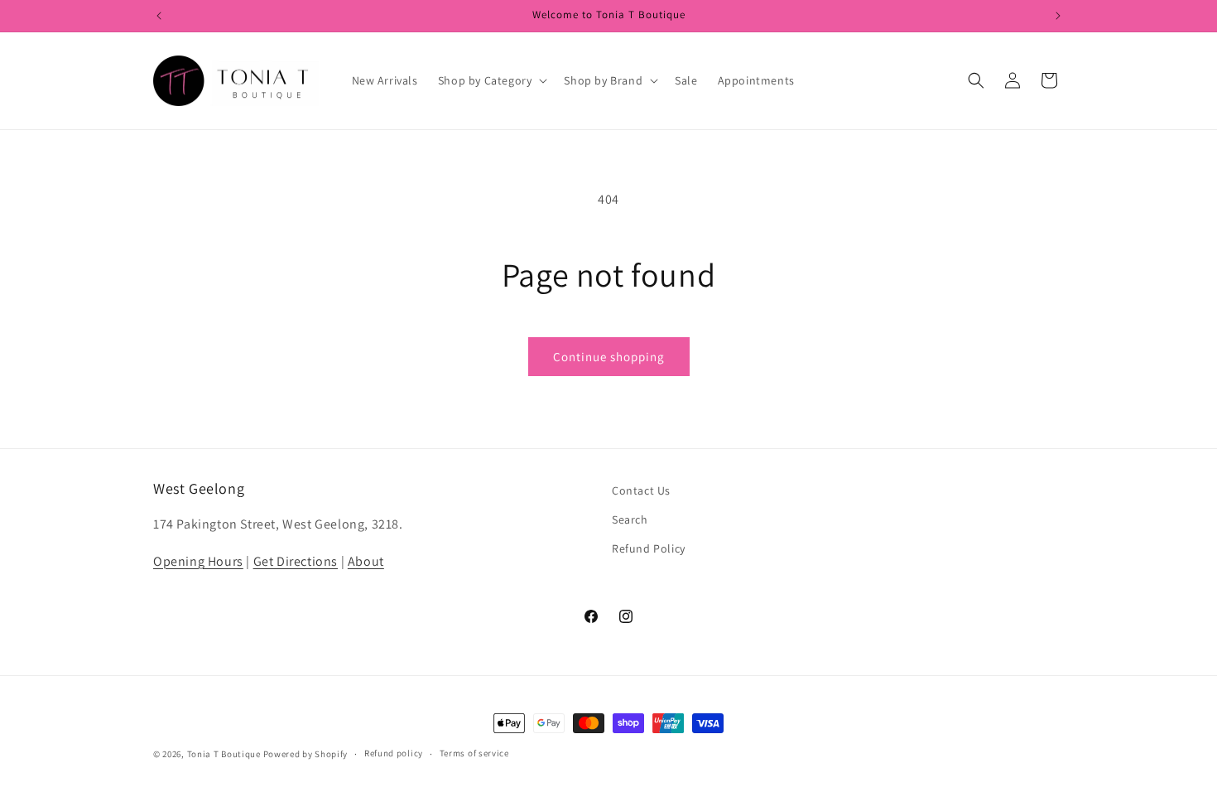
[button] (491, 80)
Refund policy (393, 753)
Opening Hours (198, 561)
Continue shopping (609, 357)
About (366, 561)
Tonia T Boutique (224, 754)
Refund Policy (648, 548)
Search (630, 519)
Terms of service (474, 753)
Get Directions (295, 561)
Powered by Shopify (306, 754)
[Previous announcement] (159, 15)
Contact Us (641, 490)
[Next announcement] (1058, 15)
